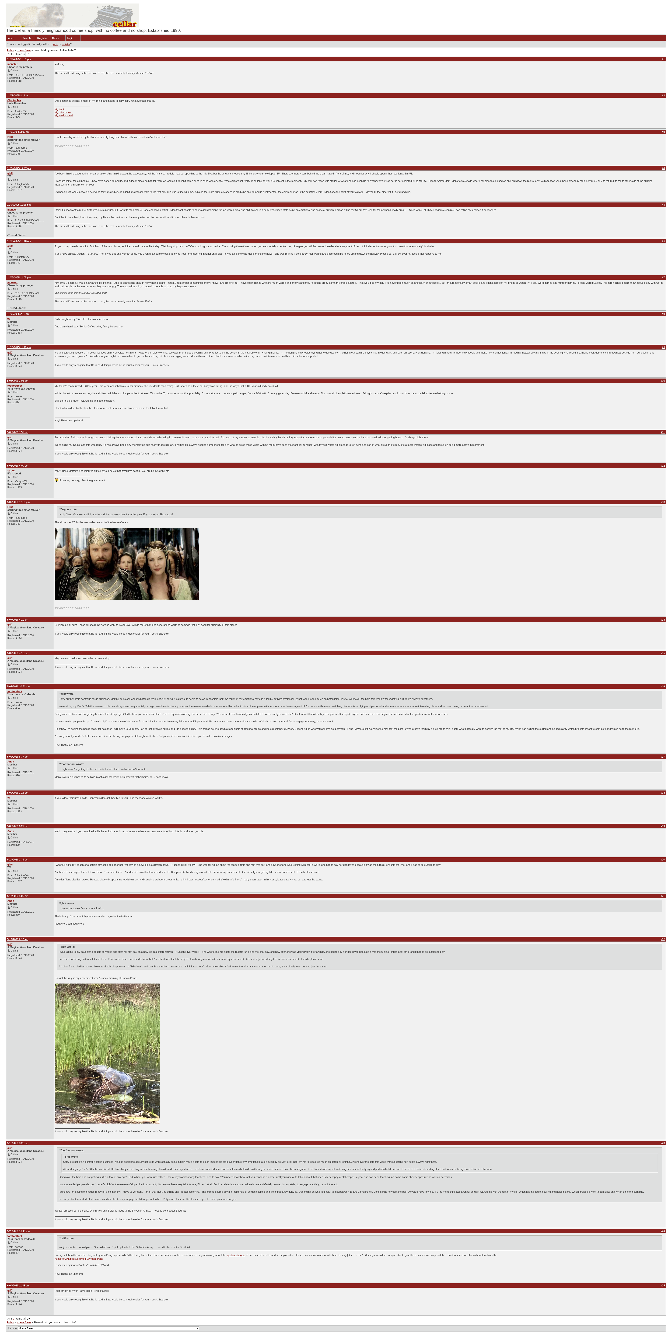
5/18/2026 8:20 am (17, 939)
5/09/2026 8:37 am (17, 756)
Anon (10, 761)
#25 (663, 1285)
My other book (63, 112)
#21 (663, 895)
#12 (663, 465)
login (55, 44)
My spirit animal (64, 115)
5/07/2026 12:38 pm (18, 502)
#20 (663, 859)
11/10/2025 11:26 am (19, 347)
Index (11, 38)
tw (8, 318)
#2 (663, 95)
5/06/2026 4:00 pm (17, 465)
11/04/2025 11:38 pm (19, 204)
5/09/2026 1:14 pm (17, 792)
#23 (663, 1143)
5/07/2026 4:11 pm (17, 619)
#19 (663, 826)
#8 (663, 313)
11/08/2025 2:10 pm (18, 313)
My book (60, 109)
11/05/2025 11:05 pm (19, 277)
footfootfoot (14, 385)
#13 (663, 502)
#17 (663, 756)
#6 (663, 241)
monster (12, 63)
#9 (663, 347)
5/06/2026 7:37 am (17, 432)
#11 (663, 432)
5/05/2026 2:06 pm (17, 380)
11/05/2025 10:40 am (19, 241)
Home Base (24, 50)
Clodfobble (14, 100)
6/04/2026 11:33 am (18, 1285)
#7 (663, 277)
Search (26, 38)
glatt (10, 173)
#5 (663, 204)
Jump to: (12, 1328)
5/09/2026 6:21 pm (17, 826)
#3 (663, 131)
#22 (663, 939)
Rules (55, 38)
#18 (663, 792)
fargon (11, 470)
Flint (10, 136)
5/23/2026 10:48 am (18, 1231)
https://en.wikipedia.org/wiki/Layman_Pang (79, 1258)
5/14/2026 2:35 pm (17, 859)
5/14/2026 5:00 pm (17, 895)
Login (70, 38)
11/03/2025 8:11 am (18, 95)
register (66, 44)
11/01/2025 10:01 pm (19, 59)
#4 (663, 168)
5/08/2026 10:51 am (18, 686)
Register (42, 38)
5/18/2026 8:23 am (17, 1143)
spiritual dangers (236, 1255)
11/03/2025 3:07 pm (18, 131)
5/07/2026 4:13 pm (17, 653)
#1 (663, 59)
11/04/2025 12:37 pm (19, 168)
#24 (663, 1231)
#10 (663, 380)
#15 (663, 653)
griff (9, 352)
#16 (663, 686)
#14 (663, 619)
